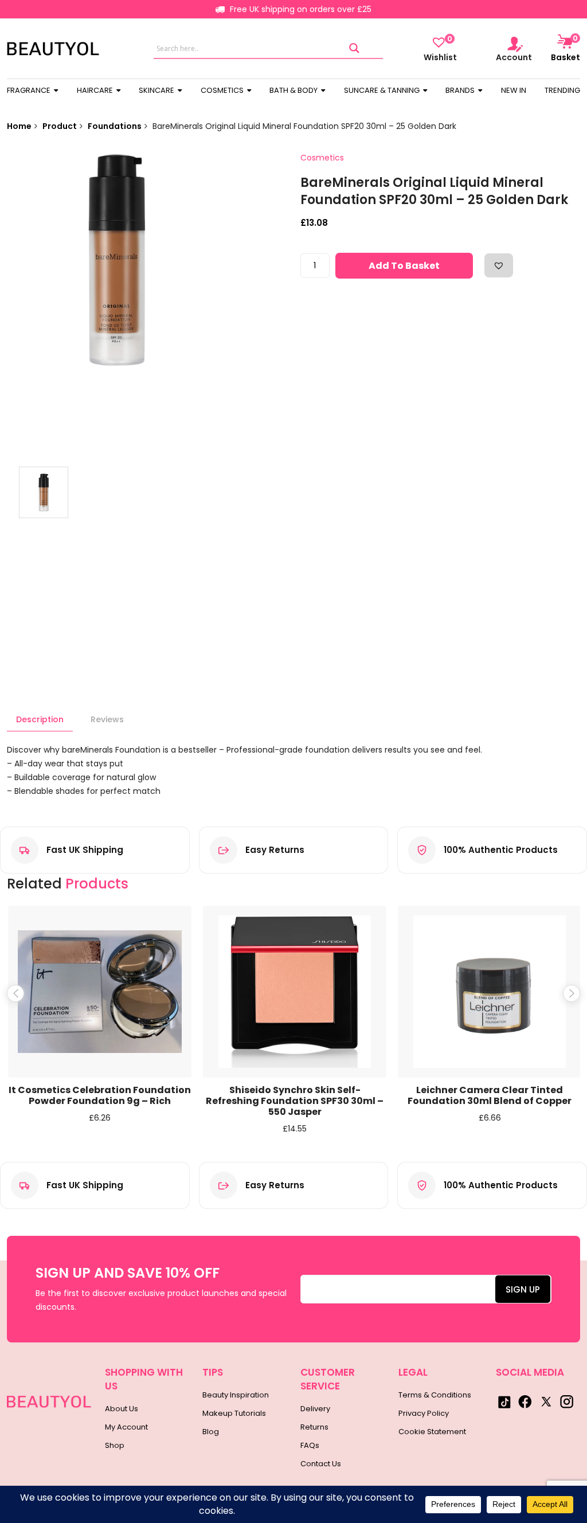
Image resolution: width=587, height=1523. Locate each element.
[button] (499, 265)
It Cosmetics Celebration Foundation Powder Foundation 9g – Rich (100, 1095)
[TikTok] (504, 1401)
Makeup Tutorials (234, 1413)
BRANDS (460, 90)
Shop (114, 1445)
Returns (314, 1427)
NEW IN (513, 90)
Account (514, 57)
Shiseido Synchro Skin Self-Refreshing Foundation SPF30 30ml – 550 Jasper (294, 1100)
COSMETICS (223, 90)
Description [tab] (40, 719)
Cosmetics (322, 157)
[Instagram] (566, 1401)
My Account (126, 1427)
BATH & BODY (294, 90)
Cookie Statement (432, 1431)
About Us (121, 1408)
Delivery (315, 1408)
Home (19, 126)
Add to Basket (404, 265)
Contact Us (320, 1463)
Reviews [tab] (107, 719)
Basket (565, 48)
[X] (545, 1401)
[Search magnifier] (354, 48)
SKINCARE (157, 90)
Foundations (115, 126)
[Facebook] (525, 1401)
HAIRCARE (96, 90)
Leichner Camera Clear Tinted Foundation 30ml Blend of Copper (490, 1095)
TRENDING (562, 90)
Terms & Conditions (434, 1394)
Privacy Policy (423, 1413)
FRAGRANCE (29, 90)
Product (59, 126)
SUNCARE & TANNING (382, 90)
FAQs (309, 1445)
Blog (210, 1431)
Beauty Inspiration (235, 1394)
